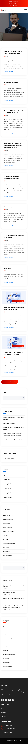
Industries (3, 712)
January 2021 (7, 493)
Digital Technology (7, 527)
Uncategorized (6, 551)
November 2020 (8, 497)
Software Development (9, 543)
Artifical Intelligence (8, 519)
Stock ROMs (6, 547)
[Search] (24, 566)
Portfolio (3, 716)
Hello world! (8, 268)
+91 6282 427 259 (15, 3)
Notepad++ (6, 539)
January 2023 (7, 484)
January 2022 (7, 488)
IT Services (5, 535)
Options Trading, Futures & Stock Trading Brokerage (13, 585)
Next (13, 381)
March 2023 (7, 479)
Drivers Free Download (8, 531)
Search (5, 392)
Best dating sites (9, 207)
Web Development (7, 555)
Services (3, 709)
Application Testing (18, 301)
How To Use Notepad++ (11, 82)
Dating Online (6, 523)
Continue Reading (8, 71)
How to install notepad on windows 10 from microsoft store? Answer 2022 (13, 145)
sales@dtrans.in (15, 1)
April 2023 (6, 475)
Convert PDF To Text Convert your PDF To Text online (13, 599)
